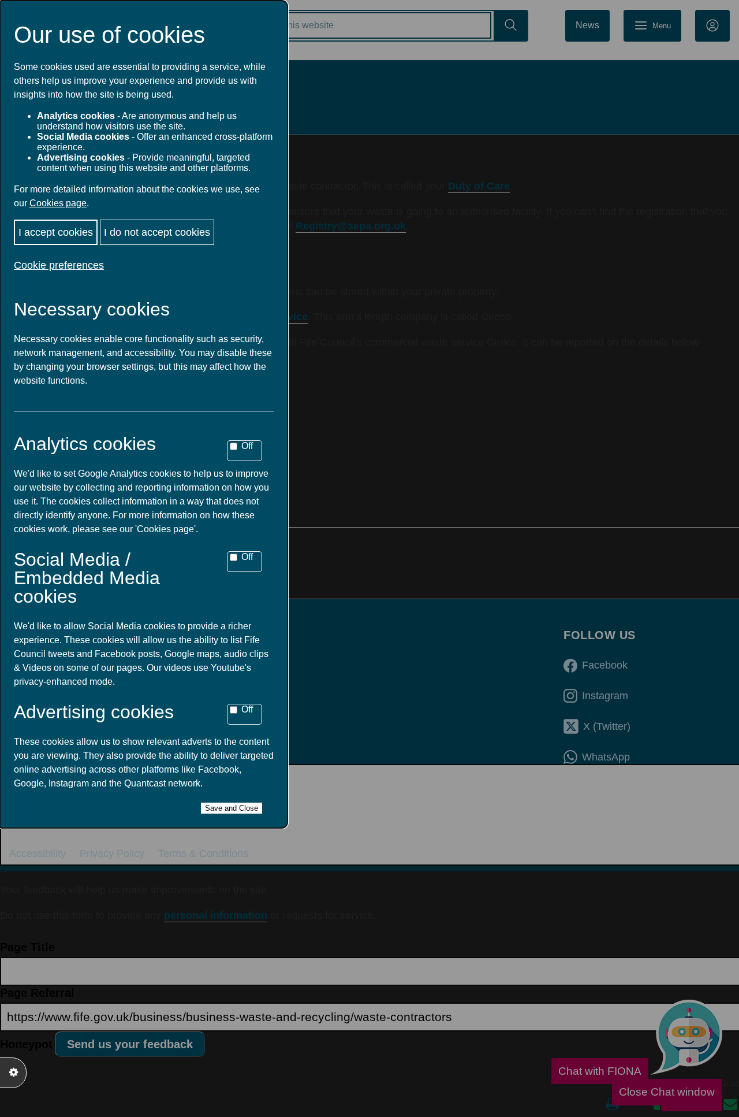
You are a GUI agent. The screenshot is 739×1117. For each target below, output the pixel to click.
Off (247, 446)
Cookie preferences (59, 265)
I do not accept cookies (157, 232)
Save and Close (231, 808)
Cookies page (58, 203)
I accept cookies (55, 232)
